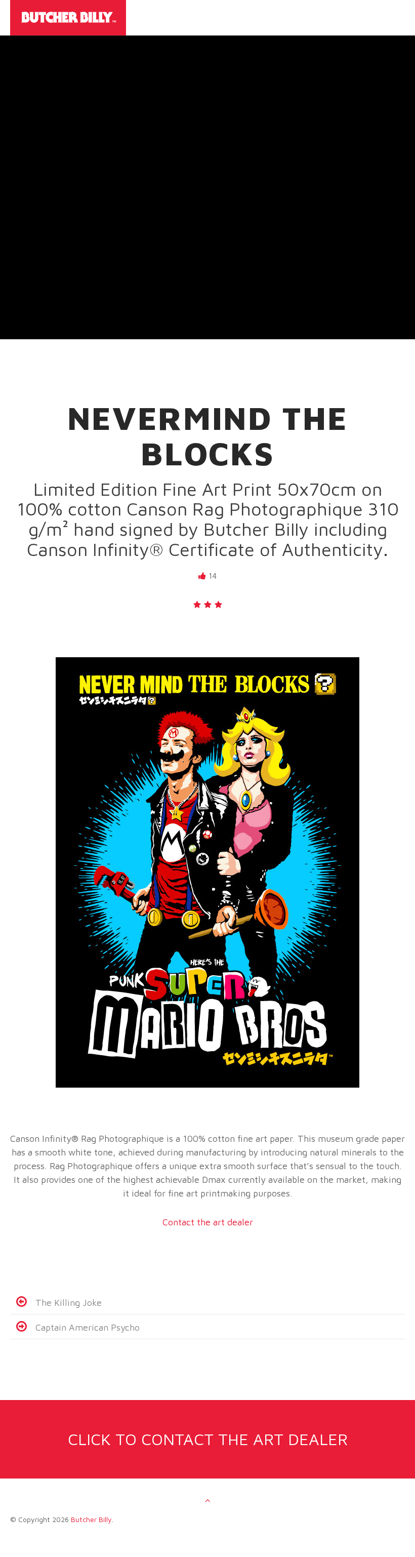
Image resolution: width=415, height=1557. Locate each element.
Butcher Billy (91, 1519)
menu (394, 23)
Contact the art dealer (207, 1222)
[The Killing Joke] (21, 1302)
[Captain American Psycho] (21, 1327)
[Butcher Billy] (178, 17)
